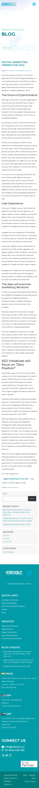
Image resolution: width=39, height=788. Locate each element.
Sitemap (32, 775)
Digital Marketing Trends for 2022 (16, 524)
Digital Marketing (13, 487)
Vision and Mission (9, 603)
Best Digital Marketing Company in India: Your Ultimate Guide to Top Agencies (17, 512)
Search (5, 493)
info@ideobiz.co (14, 746)
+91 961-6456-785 (9, 687)
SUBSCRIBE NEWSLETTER (19, 584)
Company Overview (10, 600)
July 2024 (6, 535)
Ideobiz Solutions (26, 70)
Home (5, 48)
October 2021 (7, 541)
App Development (10, 635)
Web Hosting (7, 629)
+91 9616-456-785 (13, 750)
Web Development (10, 626)
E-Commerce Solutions (12, 639)
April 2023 (6, 538)
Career (4, 609)
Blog (4, 613)
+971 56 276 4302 (9, 728)
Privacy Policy (30, 781)
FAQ (33, 778)
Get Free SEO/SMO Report (13, 606)
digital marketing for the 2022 (15, 479)
